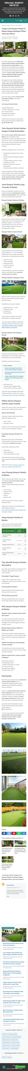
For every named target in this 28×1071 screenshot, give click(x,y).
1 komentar (15, 38)
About (14, 1065)
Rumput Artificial (13, 1034)
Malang (9, 1057)
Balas (8, 896)
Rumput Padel (15, 1042)
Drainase (4, 1034)
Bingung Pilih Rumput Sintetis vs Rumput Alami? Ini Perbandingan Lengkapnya (12, 973)
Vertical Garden (14, 1048)
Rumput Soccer (6, 1045)
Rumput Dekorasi (6, 1037)
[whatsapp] (18, 833)
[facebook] (10, 16)
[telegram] (23, 833)
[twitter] (13, 16)
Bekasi (4, 1057)
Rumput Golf (15, 1039)
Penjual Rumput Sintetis (14, 4)
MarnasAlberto (10, 885)
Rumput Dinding (16, 1037)
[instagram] (16, 16)
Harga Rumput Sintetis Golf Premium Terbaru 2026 (13, 395)
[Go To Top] (3, 1067)
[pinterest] (18, 16)
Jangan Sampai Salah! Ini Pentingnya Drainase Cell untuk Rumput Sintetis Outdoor (14, 378)
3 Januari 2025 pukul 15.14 (13, 887)
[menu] (3, 21)
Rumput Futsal (6, 1039)
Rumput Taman (15, 1045)
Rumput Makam (6, 1042)
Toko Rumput (5, 1048)
